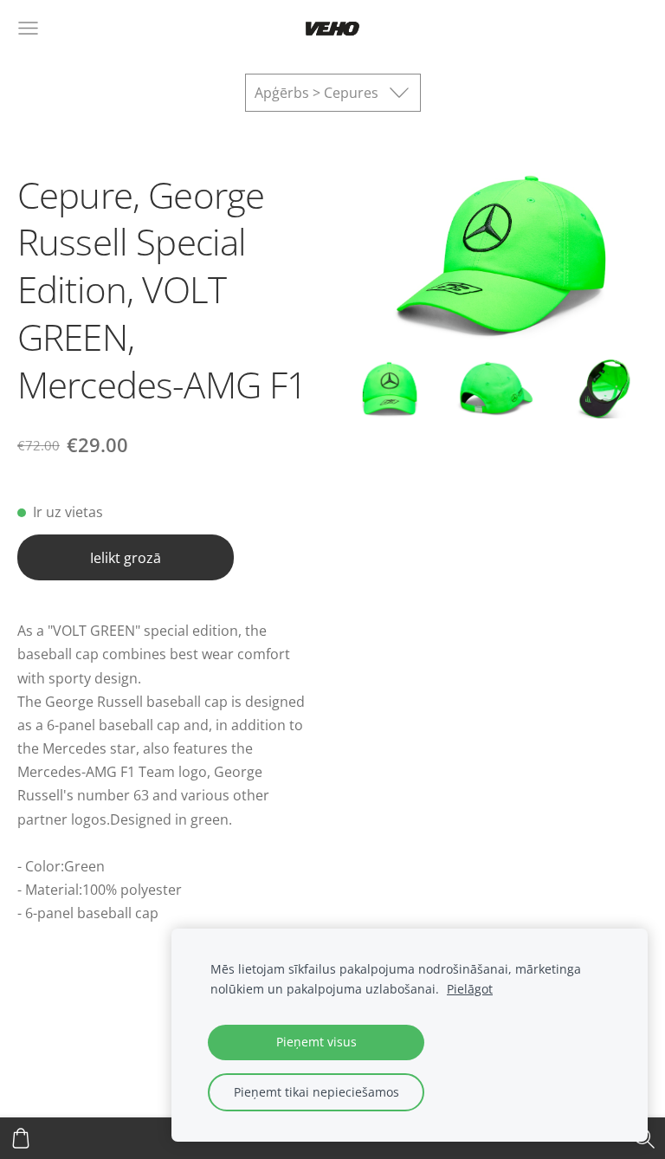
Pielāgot (470, 989)
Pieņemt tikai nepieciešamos (316, 1092)
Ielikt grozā (125, 557)
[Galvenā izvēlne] (28, 28)
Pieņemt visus (316, 1041)
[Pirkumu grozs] (21, 1138)
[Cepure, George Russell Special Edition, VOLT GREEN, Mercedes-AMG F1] (390, 388)
